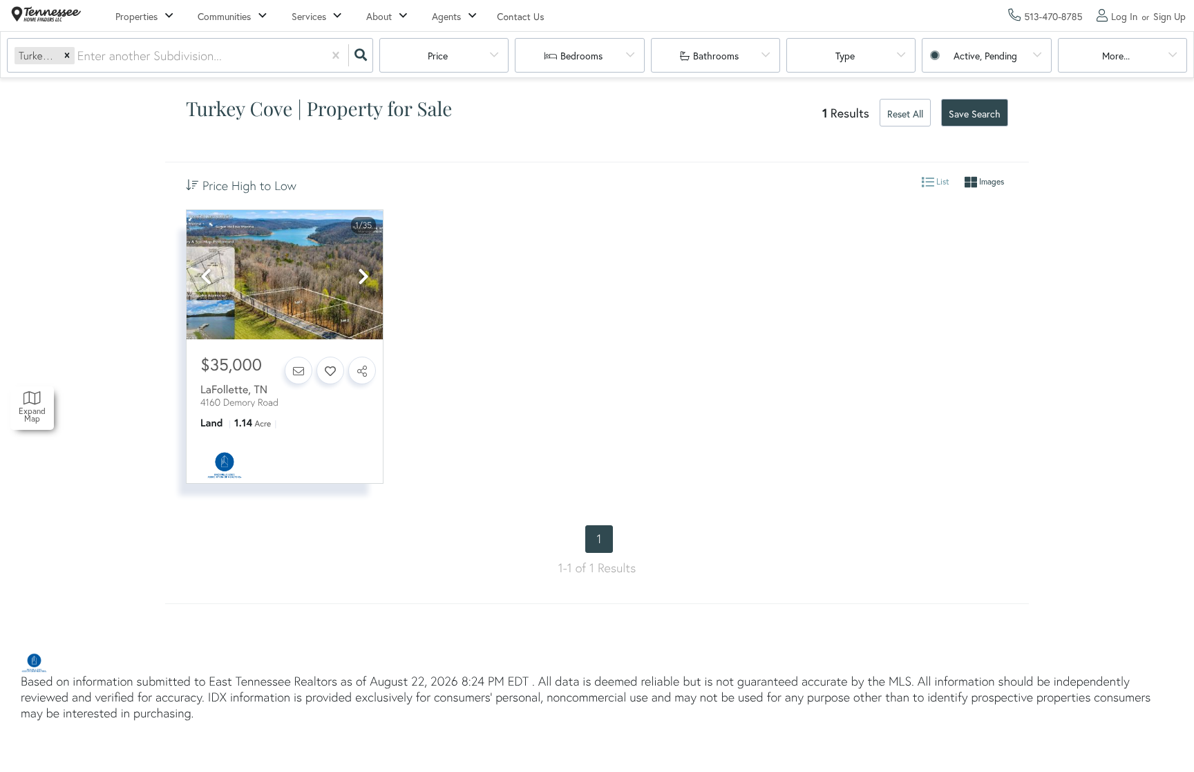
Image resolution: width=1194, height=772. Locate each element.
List (941, 182)
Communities (224, 16)
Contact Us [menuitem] (520, 16)
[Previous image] (206, 277)
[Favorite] (330, 370)
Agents (446, 16)
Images (990, 182)
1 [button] (599, 539)
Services (309, 16)
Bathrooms (716, 55)
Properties (136, 16)
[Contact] (298, 370)
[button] (67, 55)
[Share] (362, 370)
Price (438, 55)
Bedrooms (581, 55)
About (379, 16)
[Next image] (363, 277)
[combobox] (79, 56)
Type (845, 55)
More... (1116, 55)
